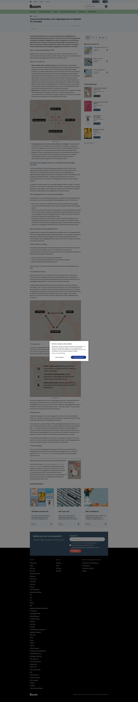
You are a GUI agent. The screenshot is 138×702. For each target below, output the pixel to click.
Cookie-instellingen (59, 357)
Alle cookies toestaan (78, 357)
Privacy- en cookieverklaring (58, 353)
